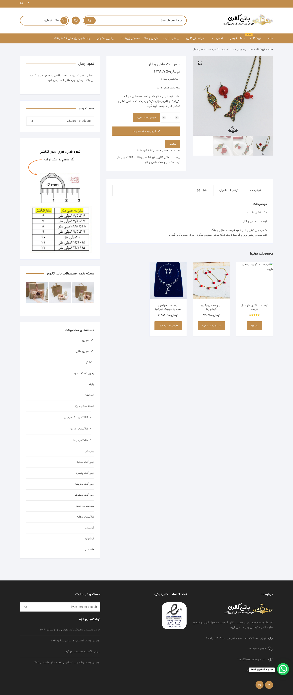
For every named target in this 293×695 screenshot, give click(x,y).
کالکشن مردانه (85, 517)
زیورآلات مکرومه (84, 484)
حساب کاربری (237, 38)
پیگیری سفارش (105, 38)
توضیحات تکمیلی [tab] (228, 190)
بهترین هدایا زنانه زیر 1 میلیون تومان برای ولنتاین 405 (67, 663)
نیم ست (175, 162)
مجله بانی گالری (195, 38)
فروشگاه (255, 36)
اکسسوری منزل (85, 351)
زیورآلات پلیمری (84, 473)
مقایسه (172, 144)
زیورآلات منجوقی (84, 495)
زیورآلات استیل (85, 462)
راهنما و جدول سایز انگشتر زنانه (72, 38)
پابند (91, 384)
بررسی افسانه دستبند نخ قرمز (82, 652)
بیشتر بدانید (172, 38)
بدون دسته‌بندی (84, 373)
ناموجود (254, 325)
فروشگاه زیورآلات (145, 157)
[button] (200, 63)
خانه (270, 38)
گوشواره (89, 539)
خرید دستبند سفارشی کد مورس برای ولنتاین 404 (70, 630)
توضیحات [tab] (255, 190)
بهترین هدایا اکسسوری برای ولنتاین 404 (75, 641)
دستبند (89, 395)
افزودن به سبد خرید (146, 117)
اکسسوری (88, 340)
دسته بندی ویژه (244, 49)
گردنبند (89, 528)
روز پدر (90, 451)
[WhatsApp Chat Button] (283, 669)
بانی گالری (163, 157)
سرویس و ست (163, 151)
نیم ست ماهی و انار (156, 162)
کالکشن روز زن (79, 429)
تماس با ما (217, 38)
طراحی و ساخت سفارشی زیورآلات (139, 38)
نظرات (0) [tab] (202, 190)
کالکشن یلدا (225, 49)
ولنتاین (89, 550)
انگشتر (90, 362)
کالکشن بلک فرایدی (76, 417)
